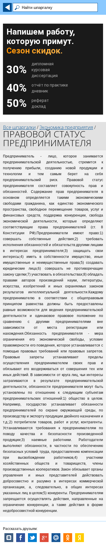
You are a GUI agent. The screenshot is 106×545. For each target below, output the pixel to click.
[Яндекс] (79, 537)
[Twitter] (32, 537)
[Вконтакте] (8, 537)
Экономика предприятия (66, 127)
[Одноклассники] (67, 537)
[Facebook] (20, 537)
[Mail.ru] (56, 537)
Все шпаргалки (19, 127)
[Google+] (44, 537)
